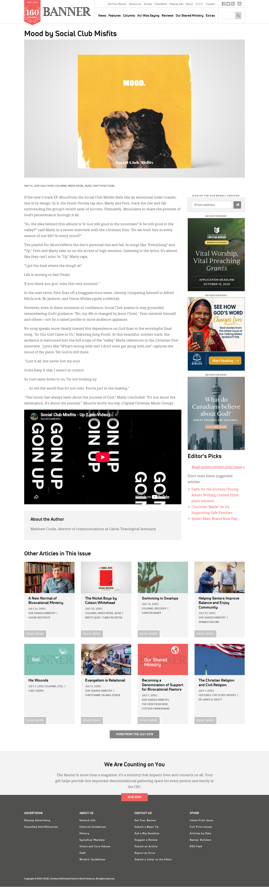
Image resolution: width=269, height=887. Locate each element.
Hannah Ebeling (209, 622)
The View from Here (155, 704)
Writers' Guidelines (92, 859)
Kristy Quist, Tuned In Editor (103, 618)
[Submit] (237, 205)
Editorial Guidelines (92, 827)
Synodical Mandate (92, 840)
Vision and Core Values (94, 846)
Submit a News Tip (146, 827)
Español (210, 4)
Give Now (134, 797)
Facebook (223, 4)
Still (60, 686)
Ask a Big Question (147, 833)
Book (118, 613)
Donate (148, 4)
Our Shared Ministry (189, 15)
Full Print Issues (201, 827)
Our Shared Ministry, (156, 700)
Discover (160, 609)
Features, (205, 695)
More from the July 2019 (134, 734)
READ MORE (35, 634)
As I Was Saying (148, 15)
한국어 (199, 4)
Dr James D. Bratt (210, 700)
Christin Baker (151, 613)
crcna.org (239, 4)
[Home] (76, 11)
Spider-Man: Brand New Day (214, 519)
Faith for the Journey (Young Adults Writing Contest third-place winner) (215, 495)
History (84, 833)
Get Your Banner (117, 4)
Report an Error (145, 853)
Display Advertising (37, 820)
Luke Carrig (36, 691)
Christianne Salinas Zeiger (102, 695)
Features (114, 15)
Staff (82, 853)
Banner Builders (200, 840)
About (189, 4)
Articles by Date (200, 833)
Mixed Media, (76, 186)
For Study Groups (224, 695)
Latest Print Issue (201, 820)
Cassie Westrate (39, 618)
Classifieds (161, 4)
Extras (210, 15)
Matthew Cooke (104, 186)
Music (88, 186)
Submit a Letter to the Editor (153, 859)
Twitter (228, 4)
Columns (129, 15)
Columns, (61, 186)
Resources (135, 4)
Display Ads (176, 4)
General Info (87, 820)
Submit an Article (146, 846)
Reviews (167, 15)
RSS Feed (196, 846)
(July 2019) (46, 186)
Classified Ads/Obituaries (41, 827)
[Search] (238, 15)
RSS (233, 4)
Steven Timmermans (156, 709)
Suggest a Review (146, 840)
